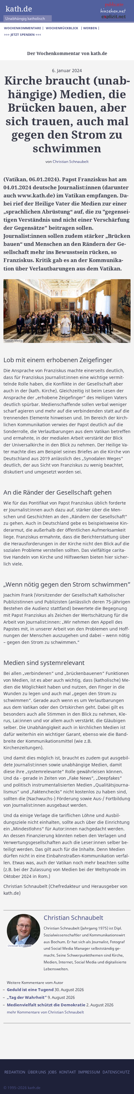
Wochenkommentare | (24, 28)
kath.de (19, 8)
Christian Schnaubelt (71, 161)
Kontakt (67, 1071)
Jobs (52, 1071)
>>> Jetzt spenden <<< (22, 34)
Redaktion (14, 1071)
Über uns (37, 1071)
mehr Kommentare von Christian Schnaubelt (45, 1012)
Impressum (89, 1071)
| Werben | (90, 28)
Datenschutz (116, 1071)
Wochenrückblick (62, 28)
